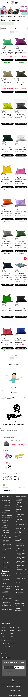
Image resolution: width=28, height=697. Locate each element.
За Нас (2, 633)
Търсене (12, 633)
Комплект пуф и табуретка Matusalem (21, 496)
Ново (16, 615)
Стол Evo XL (19, 543)
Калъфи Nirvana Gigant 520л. (20, 566)
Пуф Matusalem (7, 612)
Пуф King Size (6, 588)
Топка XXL (6, 567)
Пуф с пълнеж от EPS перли (6, 497)
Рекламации (4, 630)
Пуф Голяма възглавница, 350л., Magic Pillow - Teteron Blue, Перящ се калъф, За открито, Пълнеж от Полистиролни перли (21, 340)
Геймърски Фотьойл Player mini (20, 531)
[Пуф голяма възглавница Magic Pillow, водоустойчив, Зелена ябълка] (7, 41)
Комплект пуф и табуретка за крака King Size (7, 598)
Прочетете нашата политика (14, 686)
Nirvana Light (6, 502)
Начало (3, 627)
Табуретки (4, 527)
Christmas (17, 613)
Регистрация (13, 627)
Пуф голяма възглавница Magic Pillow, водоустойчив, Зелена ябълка (7, 52)
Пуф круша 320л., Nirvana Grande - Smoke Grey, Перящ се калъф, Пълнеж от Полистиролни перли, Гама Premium (17, 441)
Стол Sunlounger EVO (6, 545)
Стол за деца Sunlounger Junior (6, 541)
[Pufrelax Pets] (9, 466)
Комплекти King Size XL (6, 583)
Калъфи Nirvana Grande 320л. (20, 562)
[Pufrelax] (9, 456)
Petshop (17, 600)
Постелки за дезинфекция (18, 609)
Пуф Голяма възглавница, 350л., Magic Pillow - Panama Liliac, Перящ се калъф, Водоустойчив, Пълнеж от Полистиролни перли (21, 211)
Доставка (12, 636)
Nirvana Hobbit (6, 505)
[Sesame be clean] (19, 456)
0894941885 (11, 646)
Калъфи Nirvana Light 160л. (20, 554)
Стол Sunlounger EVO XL (6, 549)
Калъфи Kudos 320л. (22, 569)
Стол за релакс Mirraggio (19, 539)
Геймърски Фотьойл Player (20, 535)
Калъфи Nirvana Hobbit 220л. (20, 558)
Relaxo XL (5, 525)
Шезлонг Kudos (20, 545)
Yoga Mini (19, 519)
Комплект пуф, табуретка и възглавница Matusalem (20, 507)
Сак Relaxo (5, 520)
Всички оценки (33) (8, 490)
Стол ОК (5, 552)
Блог (19, 627)
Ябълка (4, 512)
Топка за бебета (7, 559)
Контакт (12, 630)
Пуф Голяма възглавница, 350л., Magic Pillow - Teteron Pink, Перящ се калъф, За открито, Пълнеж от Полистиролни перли (20, 179)
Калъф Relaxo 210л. (22, 576)
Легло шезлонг (20, 521)
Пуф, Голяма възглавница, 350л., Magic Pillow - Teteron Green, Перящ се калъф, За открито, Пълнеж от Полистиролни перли (21, 243)
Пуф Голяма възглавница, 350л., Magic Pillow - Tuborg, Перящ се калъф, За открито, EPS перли (7, 148)
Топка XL (5, 564)
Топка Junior (6, 562)
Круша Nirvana (6, 500)
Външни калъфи (20, 550)
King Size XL (6, 579)
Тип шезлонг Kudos (7, 515)
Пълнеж (18, 582)
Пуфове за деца (19, 589)
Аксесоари (17, 548)
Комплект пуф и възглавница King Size (6, 593)
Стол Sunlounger (7, 537)
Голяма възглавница (7, 517)
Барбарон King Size (7, 586)
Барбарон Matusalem (7, 609)
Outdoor (17, 595)
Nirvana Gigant (6, 510)
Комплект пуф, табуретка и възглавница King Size (6, 605)
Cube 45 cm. (6, 532)
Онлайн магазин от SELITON (14, 695)
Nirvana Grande (7, 507)
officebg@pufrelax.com (12, 643)
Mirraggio (5, 554)
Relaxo (4, 522)
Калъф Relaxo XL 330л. (21, 579)
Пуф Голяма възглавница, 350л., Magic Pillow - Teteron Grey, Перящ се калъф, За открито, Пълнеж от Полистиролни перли (7, 243)
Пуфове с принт (19, 592)
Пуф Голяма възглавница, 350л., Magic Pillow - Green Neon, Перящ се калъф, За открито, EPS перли (7, 116)
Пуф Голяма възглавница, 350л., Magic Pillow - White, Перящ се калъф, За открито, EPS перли (21, 148)
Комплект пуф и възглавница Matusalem (20, 501)
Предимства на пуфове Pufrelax (14, 424)
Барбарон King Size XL (6, 576)
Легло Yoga (19, 512)
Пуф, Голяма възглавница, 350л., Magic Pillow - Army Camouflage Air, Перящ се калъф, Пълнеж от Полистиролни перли (21, 275)
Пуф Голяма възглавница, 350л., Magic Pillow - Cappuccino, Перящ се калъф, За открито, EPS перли (21, 84)
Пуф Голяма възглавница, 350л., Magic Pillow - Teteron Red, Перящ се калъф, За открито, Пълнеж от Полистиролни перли (7, 340)
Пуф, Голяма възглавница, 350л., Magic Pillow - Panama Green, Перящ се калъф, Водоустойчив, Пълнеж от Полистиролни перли (7, 309)
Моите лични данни (14, 690)
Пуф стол (4, 535)
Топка (3, 557)
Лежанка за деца (20, 528)
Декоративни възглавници (19, 585)
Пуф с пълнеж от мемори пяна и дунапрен (5, 572)
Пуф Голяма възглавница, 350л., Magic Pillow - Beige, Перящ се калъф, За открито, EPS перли (7, 84)
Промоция (17, 597)
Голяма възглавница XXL (20, 525)
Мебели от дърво (19, 603)
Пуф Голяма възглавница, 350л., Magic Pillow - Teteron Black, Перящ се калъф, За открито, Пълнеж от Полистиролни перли (21, 309)
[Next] (23, 444)
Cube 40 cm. (6, 530)
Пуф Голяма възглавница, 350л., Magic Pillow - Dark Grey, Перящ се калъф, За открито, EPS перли (20, 116)
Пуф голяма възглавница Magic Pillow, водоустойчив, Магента (21, 52)
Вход (2, 636)
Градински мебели (21, 605)
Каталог (20, 630)
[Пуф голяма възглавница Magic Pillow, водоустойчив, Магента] (20, 41)
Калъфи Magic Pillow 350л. (20, 572)
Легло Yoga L (20, 517)
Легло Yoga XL (21, 514)
